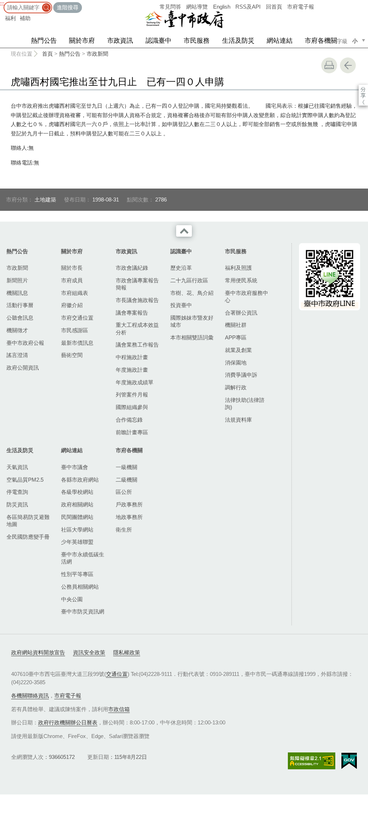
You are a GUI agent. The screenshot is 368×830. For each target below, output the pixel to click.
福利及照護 (238, 268)
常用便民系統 (241, 280)
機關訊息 (17, 293)
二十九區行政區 (189, 280)
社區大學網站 (77, 530)
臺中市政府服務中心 (246, 296)
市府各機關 (321, 40)
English (221, 7)
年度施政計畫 (132, 370)
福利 (10, 18)
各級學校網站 (77, 492)
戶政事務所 (129, 504)
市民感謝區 (74, 330)
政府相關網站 (77, 504)
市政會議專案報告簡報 (137, 284)
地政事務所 (129, 517)
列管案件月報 (132, 394)
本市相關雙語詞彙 (191, 337)
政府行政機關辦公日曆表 (67, 722)
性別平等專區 (77, 574)
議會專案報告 (132, 313)
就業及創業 (238, 350)
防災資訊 (17, 504)
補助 (25, 18)
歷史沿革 (181, 268)
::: (2, 3)
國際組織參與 (132, 407)
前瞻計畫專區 (132, 432)
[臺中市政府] (184, 19)
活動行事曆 (19, 305)
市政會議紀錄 (132, 268)
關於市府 (82, 40)
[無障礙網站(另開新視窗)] (311, 760)
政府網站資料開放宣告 (38, 652)
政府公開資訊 (22, 368)
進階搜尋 (67, 7)
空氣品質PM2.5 (24, 480)
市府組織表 (74, 293)
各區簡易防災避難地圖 (28, 520)
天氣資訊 (17, 467)
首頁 (47, 54)
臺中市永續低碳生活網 (82, 558)
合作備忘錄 (129, 420)
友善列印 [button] (329, 65)
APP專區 (236, 337)
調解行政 (236, 387)
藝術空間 (72, 355)
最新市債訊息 (77, 343)
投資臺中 (181, 305)
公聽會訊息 (19, 318)
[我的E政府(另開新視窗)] (349, 761)
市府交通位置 (77, 318)
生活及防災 (238, 40)
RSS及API (248, 7)
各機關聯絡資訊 (30, 695)
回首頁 (274, 7)
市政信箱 (119, 709)
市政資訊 (120, 40)
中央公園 (72, 599)
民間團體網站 (77, 517)
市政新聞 (97, 54)
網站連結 (280, 40)
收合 (184, 231)
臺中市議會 (74, 467)
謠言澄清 (17, 355)
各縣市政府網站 (80, 480)
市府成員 (72, 280)
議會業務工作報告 (137, 345)
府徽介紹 (72, 305)
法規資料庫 (238, 420)
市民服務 (197, 40)
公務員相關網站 (80, 587)
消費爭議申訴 (241, 375)
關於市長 (72, 268)
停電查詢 (17, 492)
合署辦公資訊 (241, 313)
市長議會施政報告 (137, 300)
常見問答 (170, 7)
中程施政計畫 (132, 357)
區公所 (124, 492)
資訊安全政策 (89, 652)
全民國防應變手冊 (28, 537)
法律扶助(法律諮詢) (244, 403)
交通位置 (117, 674)
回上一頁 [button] (348, 65)
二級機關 (126, 480)
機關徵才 (17, 330)
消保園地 (236, 363)
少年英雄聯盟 (77, 542)
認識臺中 (158, 40)
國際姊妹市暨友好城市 (191, 321)
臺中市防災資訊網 (82, 611)
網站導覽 (197, 7)
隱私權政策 (126, 652)
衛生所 (124, 530)
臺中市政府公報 (25, 343)
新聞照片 (17, 280)
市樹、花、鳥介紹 (191, 293)
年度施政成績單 (134, 382)
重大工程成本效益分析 (137, 328)
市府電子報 (300, 7)
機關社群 (236, 325)
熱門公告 (44, 40)
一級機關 (126, 467)
